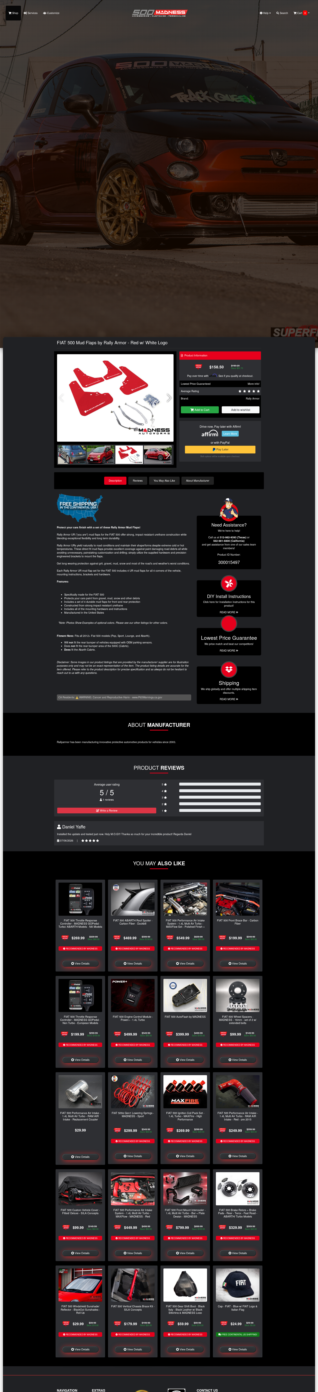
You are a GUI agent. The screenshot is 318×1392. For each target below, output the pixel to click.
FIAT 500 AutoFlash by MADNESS (185, 1016)
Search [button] (283, 13)
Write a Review (108, 810)
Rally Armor (252, 398)
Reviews (138, 480)
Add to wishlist (240, 410)
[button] (169, 398)
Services (32, 13)
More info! (253, 384)
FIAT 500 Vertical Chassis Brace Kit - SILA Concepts (133, 1307)
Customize (52, 13)
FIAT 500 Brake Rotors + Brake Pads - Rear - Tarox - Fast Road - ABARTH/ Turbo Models (237, 1213)
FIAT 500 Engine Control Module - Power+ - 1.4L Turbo (133, 1018)
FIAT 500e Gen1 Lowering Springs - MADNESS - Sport (133, 1114)
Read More (228, 650)
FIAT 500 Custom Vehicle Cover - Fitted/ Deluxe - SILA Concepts (80, 1211)
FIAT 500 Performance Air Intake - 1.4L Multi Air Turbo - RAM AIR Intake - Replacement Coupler (80, 1116)
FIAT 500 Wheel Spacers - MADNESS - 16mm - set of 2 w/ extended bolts (237, 1020)
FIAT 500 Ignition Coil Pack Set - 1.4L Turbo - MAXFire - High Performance (185, 1116)
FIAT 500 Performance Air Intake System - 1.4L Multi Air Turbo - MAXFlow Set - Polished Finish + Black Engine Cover (185, 925)
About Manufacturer (197, 480)
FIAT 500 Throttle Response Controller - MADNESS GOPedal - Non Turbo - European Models (80, 1020)
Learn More (230, 433)
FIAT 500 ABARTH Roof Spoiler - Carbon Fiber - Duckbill (133, 921)
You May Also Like (164, 480)
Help (265, 13)
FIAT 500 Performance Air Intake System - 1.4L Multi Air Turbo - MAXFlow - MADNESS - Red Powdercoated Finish (132, 1214)
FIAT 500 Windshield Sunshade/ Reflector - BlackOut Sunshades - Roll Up (80, 1309)
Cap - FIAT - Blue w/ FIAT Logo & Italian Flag (237, 1307)
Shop (14, 13)
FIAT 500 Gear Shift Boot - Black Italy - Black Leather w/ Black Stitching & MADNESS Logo (185, 1309)
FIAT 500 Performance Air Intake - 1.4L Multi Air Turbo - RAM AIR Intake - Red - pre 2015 (238, 1116)
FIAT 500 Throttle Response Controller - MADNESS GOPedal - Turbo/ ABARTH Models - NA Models (80, 923)
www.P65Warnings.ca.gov (147, 697)
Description (115, 480)
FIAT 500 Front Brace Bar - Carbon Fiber (237, 921)
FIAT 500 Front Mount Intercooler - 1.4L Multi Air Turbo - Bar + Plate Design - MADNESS (185, 1213)
